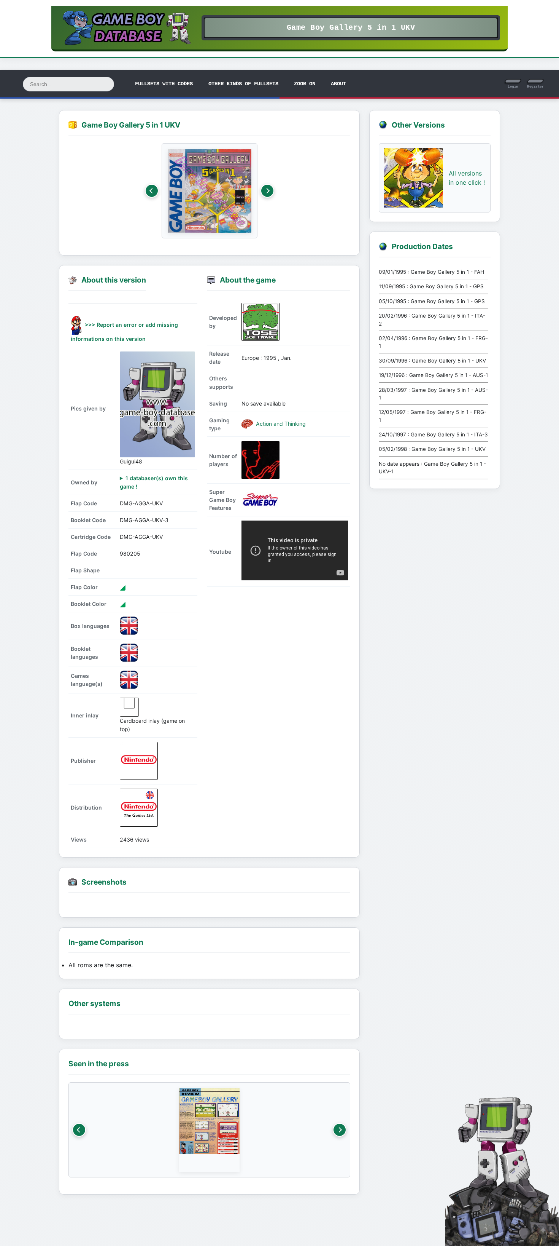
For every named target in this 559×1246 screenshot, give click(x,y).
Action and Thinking (280, 423)
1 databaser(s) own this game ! (154, 482)
